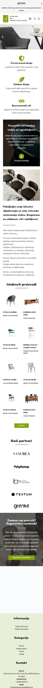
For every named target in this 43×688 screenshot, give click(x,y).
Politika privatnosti (21, 629)
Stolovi (21, 651)
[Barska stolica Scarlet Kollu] (31, 333)
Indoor (5, 315)
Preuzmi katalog (21, 161)
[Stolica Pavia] (11, 333)
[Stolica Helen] (31, 367)
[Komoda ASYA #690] (31, 300)
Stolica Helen (29, 380)
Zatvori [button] (41, 3)
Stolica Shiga (9, 410)
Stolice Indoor (13, 315)
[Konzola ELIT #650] (31, 398)
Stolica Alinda (10, 312)
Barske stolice (21, 649)
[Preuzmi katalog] (21, 156)
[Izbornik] (39, 19)
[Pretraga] (35, 19)
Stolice (21, 646)
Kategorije (21, 638)
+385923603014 (21, 682)
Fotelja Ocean (9, 380)
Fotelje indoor (8, 383)
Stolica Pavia (9, 345)
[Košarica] (30, 19)
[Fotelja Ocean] (11, 367)
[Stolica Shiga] (11, 398)
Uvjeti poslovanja (21, 626)
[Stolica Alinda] (11, 300)
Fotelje (21, 654)
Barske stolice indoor (30, 351)
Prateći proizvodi (29, 318)
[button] (2, 36)
